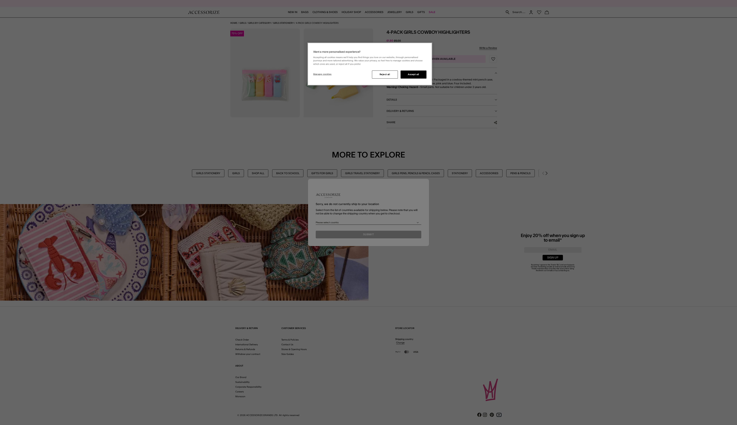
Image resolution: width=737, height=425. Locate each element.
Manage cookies (322, 74)
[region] (369, 64)
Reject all (385, 74)
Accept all (413, 74)
